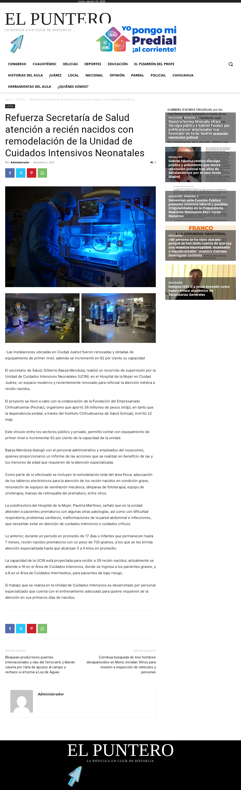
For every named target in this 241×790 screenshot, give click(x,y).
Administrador (20, 162)
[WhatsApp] (42, 173)
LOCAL (20, 99)
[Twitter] (20, 173)
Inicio (8, 99)
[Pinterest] (31, 173)
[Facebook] (10, 173)
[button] (230, 64)
